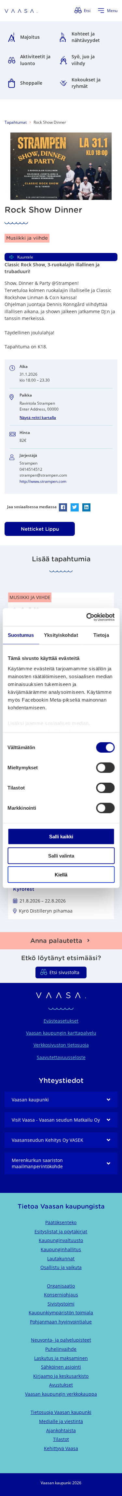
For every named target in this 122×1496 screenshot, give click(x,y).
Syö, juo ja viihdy (83, 59)
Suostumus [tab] (21, 635)
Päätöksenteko (60, 1222)
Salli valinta (61, 855)
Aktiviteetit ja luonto (35, 59)
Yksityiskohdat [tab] (61, 635)
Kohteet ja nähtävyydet (86, 37)
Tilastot (61, 1439)
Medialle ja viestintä (61, 1421)
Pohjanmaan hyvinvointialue (61, 1322)
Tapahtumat (16, 122)
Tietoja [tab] (101, 635)
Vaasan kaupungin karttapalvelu (61, 1033)
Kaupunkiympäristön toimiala (61, 1312)
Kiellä (61, 874)
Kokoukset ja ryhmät (86, 83)
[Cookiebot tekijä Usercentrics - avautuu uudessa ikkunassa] (87, 617)
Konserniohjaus (61, 1295)
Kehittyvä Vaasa (61, 1448)
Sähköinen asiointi (61, 1367)
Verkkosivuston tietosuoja (61, 1045)
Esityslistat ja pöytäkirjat (60, 1231)
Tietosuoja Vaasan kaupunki (61, 1412)
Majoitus (30, 37)
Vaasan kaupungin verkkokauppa (61, 1394)
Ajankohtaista (61, 1430)
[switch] (105, 767)
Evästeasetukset (61, 1021)
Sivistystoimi (61, 1304)
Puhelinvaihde (60, 1349)
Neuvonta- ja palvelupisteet (61, 1340)
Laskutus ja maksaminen (61, 1358)
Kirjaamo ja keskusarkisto (60, 1376)
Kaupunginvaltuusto (61, 1240)
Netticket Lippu (40, 529)
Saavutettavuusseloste (61, 1057)
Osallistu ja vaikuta (61, 1267)
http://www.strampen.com (43, 481)
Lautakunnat (61, 1258)
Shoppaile (31, 83)
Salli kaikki (61, 836)
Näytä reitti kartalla (38, 417)
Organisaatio (61, 1286)
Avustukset (61, 1385)
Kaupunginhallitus (61, 1249)
